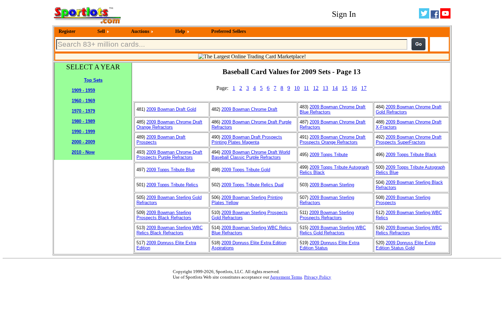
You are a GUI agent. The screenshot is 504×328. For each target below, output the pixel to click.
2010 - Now (83, 152)
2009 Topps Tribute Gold (245, 169)
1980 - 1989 (83, 121)
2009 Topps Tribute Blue (170, 169)
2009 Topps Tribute (329, 154)
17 (364, 88)
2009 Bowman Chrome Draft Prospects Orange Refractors (332, 139)
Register (67, 31)
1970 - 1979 (83, 111)
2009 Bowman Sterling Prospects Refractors (327, 215)
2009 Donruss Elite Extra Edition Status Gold (405, 245)
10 (297, 88)
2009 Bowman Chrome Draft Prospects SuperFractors (409, 139)
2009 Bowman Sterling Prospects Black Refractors (163, 215)
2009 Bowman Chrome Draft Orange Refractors (169, 124)
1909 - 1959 (83, 90)
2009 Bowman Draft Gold (171, 109)
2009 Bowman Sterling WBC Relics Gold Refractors (333, 230)
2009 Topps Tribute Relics (172, 184)
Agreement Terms (286, 277)
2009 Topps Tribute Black (411, 154)
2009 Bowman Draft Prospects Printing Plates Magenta (247, 139)
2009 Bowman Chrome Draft (249, 109)
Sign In (344, 14)
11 (306, 88)
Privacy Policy (317, 277)
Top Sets (93, 80)
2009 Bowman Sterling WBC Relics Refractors (409, 230)
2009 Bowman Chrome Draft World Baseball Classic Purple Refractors (251, 155)
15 (344, 88)
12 (316, 88)
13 (325, 88)
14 (335, 88)
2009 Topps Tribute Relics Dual (252, 184)
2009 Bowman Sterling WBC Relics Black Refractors (169, 230)
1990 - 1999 (83, 131)
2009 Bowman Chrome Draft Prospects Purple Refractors (169, 155)
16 (354, 88)
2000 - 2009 (83, 141)
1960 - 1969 (83, 100)
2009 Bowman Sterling (332, 184)
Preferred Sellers (228, 31)
